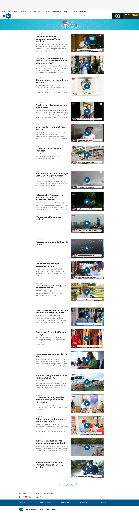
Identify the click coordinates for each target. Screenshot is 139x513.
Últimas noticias (5, 11)
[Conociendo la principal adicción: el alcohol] (87, 270)
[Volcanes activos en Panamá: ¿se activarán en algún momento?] (87, 180)
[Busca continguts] (108, 16)
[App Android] (41, 497)
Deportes (30, 16)
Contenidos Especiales (48, 16)
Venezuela (47, 11)
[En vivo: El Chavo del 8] (117, 16)
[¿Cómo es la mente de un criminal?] (87, 155)
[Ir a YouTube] (26, 497)
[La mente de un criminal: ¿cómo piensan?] (87, 133)
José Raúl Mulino (15, 11)
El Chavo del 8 (128, 17)
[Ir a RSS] (30, 497)
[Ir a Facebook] (20, 497)
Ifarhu (29, 11)
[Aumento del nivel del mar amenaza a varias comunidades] (87, 447)
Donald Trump (82, 11)
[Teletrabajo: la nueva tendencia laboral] (87, 360)
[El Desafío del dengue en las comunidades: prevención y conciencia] (87, 403)
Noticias (16, 16)
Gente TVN (73, 16)
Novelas (59, 16)
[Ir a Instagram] (23, 497)
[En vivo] (125, 14)
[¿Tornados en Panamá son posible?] (87, 223)
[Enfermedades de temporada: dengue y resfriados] (87, 425)
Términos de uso (64, 502)
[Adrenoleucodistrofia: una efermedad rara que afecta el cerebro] (87, 469)
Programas (65, 16)
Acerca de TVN (84, 502)
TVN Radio (38, 16)
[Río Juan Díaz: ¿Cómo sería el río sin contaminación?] (87, 382)
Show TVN (24, 16)
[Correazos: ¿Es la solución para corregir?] (87, 338)
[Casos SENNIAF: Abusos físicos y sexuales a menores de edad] (87, 317)
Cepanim (23, 11)
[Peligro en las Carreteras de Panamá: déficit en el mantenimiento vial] (87, 201)
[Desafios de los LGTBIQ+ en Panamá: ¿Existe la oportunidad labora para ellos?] (87, 65)
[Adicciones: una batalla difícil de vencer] (87, 248)
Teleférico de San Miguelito (70, 11)
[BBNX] (21, 509)
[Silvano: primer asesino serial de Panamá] (87, 86)
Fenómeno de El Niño (37, 11)
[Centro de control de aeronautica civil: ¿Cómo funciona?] (87, 43)
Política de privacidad (45, 502)
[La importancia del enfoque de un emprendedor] (87, 292)
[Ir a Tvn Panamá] (8, 16)
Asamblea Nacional (56, 11)
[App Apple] (37, 497)
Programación (81, 16)
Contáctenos (104, 502)
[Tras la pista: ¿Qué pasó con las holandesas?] (87, 111)
